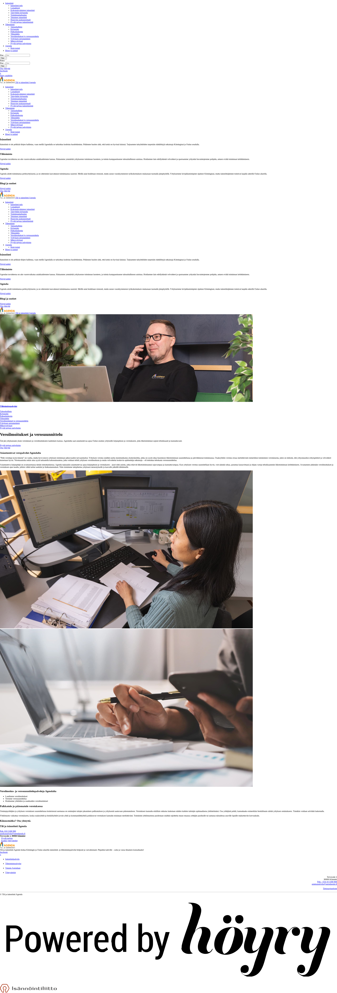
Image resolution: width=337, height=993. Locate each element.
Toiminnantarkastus (19, 15)
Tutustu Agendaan (12, 868)
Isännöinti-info (17, 5)
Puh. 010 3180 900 (8, 831)
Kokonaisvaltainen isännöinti (23, 10)
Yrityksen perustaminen (20, 39)
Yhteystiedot (10, 872)
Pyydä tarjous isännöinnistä (22, 22)
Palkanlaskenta (17, 32)
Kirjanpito (15, 29)
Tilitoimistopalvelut (8, 406)
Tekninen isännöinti (19, 17)
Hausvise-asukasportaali (21, 20)
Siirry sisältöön (6, 75)
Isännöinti (9, 3)
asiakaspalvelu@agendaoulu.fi (12, 833)
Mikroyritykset (17, 41)
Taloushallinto (16, 27)
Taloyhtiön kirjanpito (19, 13)
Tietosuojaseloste (330, 888)
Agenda (8, 46)
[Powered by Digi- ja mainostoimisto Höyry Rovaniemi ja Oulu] (168, 983)
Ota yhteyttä (5, 68)
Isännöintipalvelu (12, 859)
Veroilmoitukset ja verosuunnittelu (25, 36)
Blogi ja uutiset (11, 50)
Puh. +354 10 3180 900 (327, 882)
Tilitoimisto (10, 24)
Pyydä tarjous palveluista (21, 43)
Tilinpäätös (15, 34)
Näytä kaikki (5, 149)
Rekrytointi (15, 48)
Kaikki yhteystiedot (9, 841)
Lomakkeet (15, 8)
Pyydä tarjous (7, 838)
